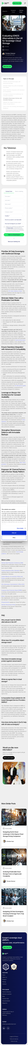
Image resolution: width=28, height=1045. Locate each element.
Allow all (14, 532)
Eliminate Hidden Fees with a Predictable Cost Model (13, 86)
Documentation (6, 1001)
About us (4, 977)
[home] (5, 3)
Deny (14, 537)
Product (4, 979)
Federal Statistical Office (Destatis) (10, 570)
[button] (25, 3)
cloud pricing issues (20, 340)
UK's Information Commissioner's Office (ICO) (12, 584)
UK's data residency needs (15, 291)
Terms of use (14, 1041)
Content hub (5, 998)
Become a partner (7, 994)
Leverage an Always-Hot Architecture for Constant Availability (13, 95)
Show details (20, 528)
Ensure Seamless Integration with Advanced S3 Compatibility (13, 90)
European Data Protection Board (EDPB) (11, 590)
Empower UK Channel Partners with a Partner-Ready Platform (12, 103)
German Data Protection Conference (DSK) (12, 563)
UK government (5, 602)
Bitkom (3, 596)
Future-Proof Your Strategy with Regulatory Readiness (13, 107)
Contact (4, 984)
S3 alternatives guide (20, 385)
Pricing (4, 981)
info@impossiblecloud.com (9, 1024)
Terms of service (14, 1039)
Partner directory (6, 992)
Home (3, 975)
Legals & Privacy (14, 1036)
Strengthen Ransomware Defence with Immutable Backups (12, 99)
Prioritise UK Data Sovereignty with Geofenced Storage (11, 82)
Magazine (4, 11)
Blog (3, 996)
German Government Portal (8, 604)
